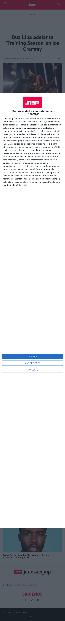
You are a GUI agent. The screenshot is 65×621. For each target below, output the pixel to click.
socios (26, 118)
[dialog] (32, 310)
